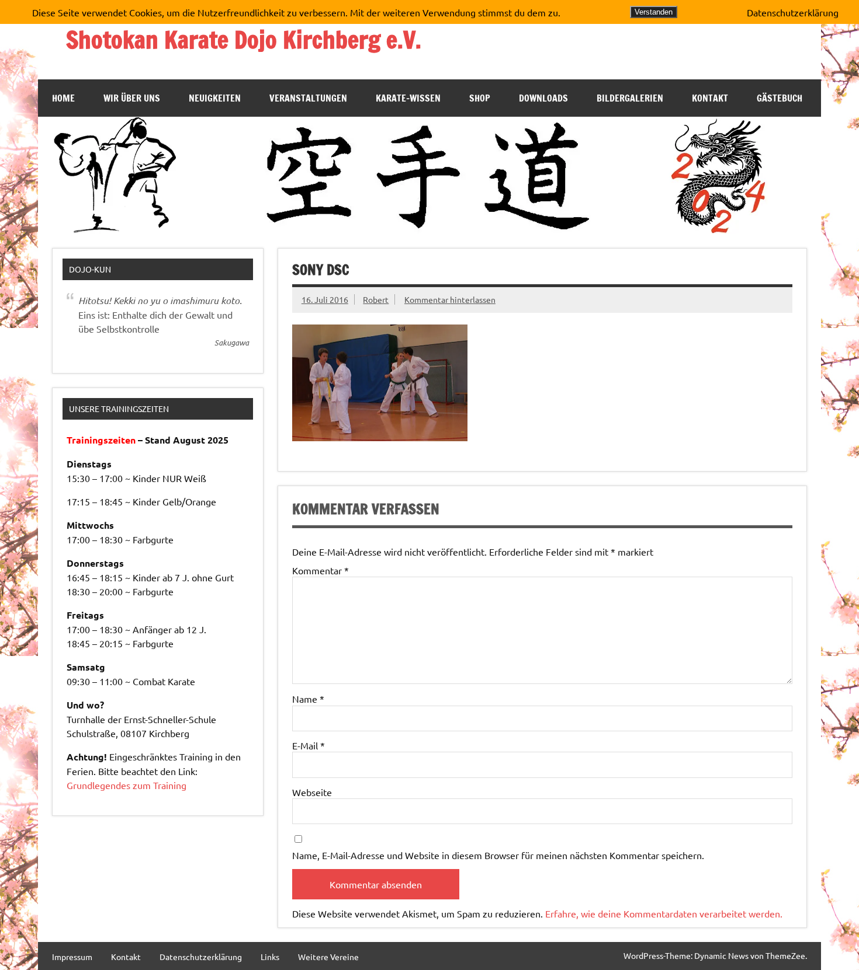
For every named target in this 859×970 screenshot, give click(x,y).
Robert (376, 299)
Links (270, 956)
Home (63, 98)
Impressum (72, 956)
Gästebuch (779, 98)
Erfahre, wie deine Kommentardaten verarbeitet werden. (663, 913)
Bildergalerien (630, 98)
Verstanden (654, 12)
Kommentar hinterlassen (450, 299)
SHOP (479, 98)
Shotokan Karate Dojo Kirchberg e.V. (243, 39)
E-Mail (308, 745)
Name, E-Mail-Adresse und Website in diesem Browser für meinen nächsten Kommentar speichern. (498, 855)
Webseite (312, 792)
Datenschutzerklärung (201, 956)
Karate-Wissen (408, 98)
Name (308, 698)
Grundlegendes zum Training (126, 785)
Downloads (543, 98)
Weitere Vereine (328, 956)
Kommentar (320, 570)
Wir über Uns (131, 98)
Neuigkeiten (215, 98)
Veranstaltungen (308, 98)
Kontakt (710, 98)
